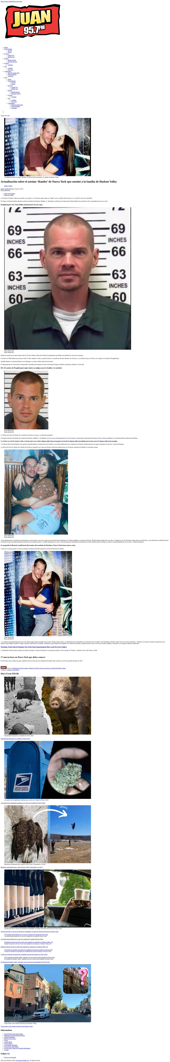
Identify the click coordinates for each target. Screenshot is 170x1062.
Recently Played (12, 62)
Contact (6, 1050)
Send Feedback (12, 74)
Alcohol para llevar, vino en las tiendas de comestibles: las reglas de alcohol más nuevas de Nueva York (29, 931)
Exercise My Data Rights (11, 1046)
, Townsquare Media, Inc (22, 1060)
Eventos (6, 63)
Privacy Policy (8, 1043)
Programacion (8, 49)
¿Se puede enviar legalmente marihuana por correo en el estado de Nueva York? (23, 803)
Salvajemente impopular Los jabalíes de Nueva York (15, 738)
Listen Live (11, 55)
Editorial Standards (9, 1037)
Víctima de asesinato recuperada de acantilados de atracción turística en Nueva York (24, 954)
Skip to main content (6, 1)
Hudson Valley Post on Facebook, (51, 441)
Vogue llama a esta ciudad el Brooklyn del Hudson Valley (17, 1026)
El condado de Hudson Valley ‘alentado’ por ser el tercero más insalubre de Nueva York (25, 962)
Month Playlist (12, 60)
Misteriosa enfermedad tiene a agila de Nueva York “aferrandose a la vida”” (22, 867)
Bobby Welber (5, 189)
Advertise (10, 76)
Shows (10, 52)
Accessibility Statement (10, 1045)
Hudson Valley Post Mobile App (79, 441)
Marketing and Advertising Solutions (14, 1035)
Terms (6, 1040)
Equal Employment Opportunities (13, 1034)
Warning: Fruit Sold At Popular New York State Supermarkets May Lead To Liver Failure (34, 647)
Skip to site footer (17, 1)
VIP (5, 66)
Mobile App (11, 57)
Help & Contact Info (13, 73)
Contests (10, 68)
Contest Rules (8, 1042)
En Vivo (6, 54)
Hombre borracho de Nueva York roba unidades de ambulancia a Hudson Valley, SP (24, 947)
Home (6, 47)
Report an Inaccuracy (10, 1038)
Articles (9, 670)
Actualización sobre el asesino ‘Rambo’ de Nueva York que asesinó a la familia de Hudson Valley (38, 668)
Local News (15, 670)
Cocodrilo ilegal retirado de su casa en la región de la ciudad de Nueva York (22, 939)
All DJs (10, 50)
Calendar (10, 65)
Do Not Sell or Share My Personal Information (17, 1048)
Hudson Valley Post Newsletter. (108, 441)
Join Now (10, 70)
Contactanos (7, 71)
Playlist (6, 58)
